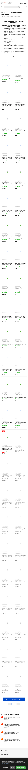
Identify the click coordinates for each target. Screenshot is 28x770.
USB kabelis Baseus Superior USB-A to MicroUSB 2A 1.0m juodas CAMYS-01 (20, 609)
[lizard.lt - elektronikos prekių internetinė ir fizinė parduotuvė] (7, 2)
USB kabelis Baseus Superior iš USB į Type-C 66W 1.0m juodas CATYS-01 (7, 211)
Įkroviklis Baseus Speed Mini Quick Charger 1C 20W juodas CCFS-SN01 (20, 688)
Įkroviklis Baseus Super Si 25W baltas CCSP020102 (20, 370)
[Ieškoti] (19, 7)
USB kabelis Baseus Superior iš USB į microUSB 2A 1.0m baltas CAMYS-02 (20, 582)
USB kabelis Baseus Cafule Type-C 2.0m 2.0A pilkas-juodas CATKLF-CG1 (20, 131)
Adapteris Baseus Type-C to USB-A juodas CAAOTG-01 (20, 264)
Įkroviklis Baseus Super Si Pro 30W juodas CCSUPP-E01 (7, 396)
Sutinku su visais (20, 767)
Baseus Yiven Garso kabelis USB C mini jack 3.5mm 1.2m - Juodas (7, 77)
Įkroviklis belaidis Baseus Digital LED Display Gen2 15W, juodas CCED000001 (20, 396)
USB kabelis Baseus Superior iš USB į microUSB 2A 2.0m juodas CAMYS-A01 (7, 609)
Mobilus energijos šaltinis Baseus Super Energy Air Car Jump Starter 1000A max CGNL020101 (20, 450)
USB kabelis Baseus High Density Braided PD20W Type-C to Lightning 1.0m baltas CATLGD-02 (20, 556)
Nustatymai (5, 767)
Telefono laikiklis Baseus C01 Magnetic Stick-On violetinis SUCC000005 (7, 476)
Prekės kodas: (5, 75)
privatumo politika (5, 763)
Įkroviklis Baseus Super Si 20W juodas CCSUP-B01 (20, 343)
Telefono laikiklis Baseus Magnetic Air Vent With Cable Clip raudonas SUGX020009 (7, 503)
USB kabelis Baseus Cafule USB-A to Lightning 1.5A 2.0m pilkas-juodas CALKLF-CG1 (7, 158)
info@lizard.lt (23, 3)
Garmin (21, 56)
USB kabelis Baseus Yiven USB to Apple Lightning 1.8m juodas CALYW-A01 (7, 635)
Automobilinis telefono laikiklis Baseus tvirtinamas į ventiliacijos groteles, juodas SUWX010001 (7, 317)
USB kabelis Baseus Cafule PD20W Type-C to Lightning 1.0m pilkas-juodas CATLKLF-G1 (7, 556)
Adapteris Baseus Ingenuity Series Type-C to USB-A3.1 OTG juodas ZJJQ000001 (20, 237)
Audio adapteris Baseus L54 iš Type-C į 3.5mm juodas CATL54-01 (7, 290)
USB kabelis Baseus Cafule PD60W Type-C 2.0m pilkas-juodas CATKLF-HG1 (20, 105)
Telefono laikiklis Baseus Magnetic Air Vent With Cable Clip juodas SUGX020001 (20, 476)
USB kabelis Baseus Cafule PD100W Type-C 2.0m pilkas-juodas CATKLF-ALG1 (7, 105)
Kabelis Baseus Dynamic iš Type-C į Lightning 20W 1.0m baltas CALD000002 (20, 423)
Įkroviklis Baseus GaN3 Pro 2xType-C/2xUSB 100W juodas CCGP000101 (7, 688)
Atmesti (12, 767)
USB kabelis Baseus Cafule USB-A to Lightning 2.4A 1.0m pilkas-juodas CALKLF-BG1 (20, 158)
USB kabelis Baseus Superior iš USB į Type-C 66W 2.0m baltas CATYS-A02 (20, 211)
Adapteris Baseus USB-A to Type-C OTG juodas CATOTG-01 (20, 635)
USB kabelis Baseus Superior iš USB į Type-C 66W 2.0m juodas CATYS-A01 (7, 237)
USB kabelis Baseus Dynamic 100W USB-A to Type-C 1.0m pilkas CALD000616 (7, 184)
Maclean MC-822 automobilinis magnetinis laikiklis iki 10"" (7, 449)
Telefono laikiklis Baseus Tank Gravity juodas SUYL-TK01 (7, 529)
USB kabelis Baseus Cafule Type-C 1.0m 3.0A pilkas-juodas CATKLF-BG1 (7, 131)
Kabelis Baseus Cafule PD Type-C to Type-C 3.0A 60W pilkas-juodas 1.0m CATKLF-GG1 (7, 423)
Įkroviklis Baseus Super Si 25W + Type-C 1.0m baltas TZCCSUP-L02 (7, 370)
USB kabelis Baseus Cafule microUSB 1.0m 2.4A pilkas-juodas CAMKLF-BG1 (20, 529)
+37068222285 (23, 2)
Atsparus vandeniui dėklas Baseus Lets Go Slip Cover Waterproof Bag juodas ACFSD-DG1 (20, 662)
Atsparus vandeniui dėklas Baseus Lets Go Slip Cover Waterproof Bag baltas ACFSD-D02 (7, 662)
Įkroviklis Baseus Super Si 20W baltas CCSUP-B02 (7, 343)
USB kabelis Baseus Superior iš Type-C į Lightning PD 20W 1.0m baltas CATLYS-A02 (7, 582)
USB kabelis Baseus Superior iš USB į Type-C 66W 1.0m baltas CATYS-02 (20, 184)
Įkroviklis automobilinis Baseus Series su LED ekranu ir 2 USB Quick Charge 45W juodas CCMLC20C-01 (20, 317)
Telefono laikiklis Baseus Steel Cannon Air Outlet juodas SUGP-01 (20, 503)
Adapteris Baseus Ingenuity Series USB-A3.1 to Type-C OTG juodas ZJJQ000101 (7, 264)
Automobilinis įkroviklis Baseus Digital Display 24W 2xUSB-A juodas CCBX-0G (20, 290)
